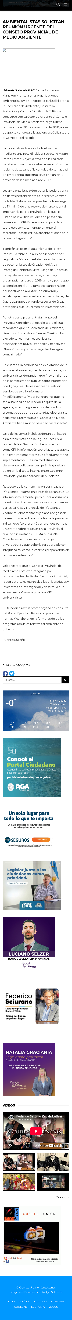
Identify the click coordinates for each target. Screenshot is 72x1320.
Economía (38, 1306)
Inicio (11, 1301)
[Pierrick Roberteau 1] (53, 1162)
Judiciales (40, 1301)
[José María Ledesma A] (53, 1182)
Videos (53, 1306)
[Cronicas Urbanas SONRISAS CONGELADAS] (19, 1182)
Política (24, 1301)
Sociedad (20, 1306)
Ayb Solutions (54, 1292)
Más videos (62, 1197)
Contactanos (48, 1287)
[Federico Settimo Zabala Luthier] (19, 1162)
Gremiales (57, 1301)
